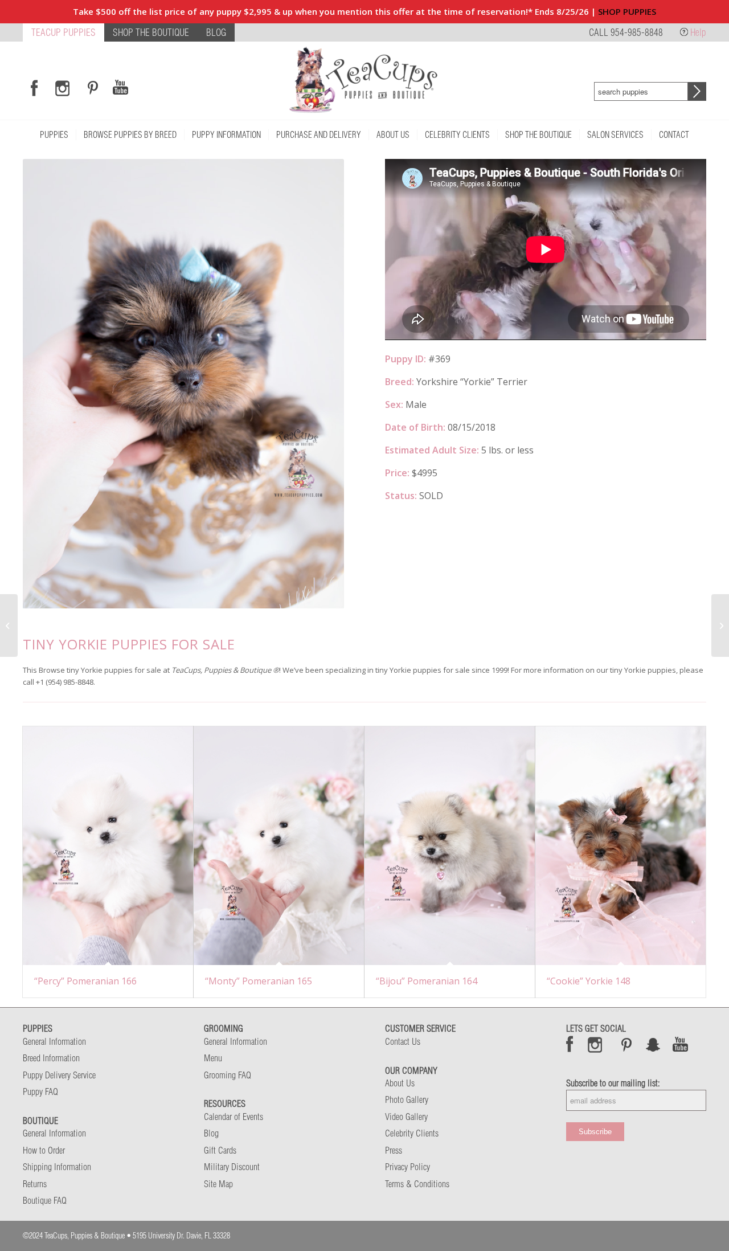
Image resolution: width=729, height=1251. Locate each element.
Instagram (595, 1044)
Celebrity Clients (412, 1133)
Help (698, 32)
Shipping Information (57, 1166)
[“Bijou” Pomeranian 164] (449, 845)
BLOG (216, 32)
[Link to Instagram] (62, 87)
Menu (213, 1058)
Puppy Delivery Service (59, 1075)
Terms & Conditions (417, 1183)
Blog (211, 1133)
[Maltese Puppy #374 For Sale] (720, 625)
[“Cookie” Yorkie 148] (620, 845)
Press (393, 1150)
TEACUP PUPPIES (63, 32)
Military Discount (232, 1166)
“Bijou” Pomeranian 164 (426, 981)
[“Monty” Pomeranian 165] (279, 845)
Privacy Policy (407, 1166)
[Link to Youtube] (120, 87)
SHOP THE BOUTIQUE (151, 32)
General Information (54, 1041)
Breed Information (51, 1058)
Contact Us (402, 1041)
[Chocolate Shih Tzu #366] (9, 625)
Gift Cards (220, 1150)
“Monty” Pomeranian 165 (258, 981)
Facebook (570, 1044)
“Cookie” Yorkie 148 (588, 981)
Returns (35, 1183)
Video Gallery (406, 1116)
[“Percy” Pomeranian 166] (108, 845)
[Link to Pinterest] (91, 87)
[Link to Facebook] (34, 87)
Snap (653, 1044)
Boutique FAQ (45, 1200)
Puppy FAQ (40, 1091)
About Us (400, 1083)
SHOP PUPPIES (627, 11)
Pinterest (626, 1044)
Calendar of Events (233, 1116)
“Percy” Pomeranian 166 (85, 981)
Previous (48, 384)
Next (318, 384)
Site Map (218, 1183)
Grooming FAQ (227, 1075)
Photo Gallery (406, 1099)
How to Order (44, 1150)
